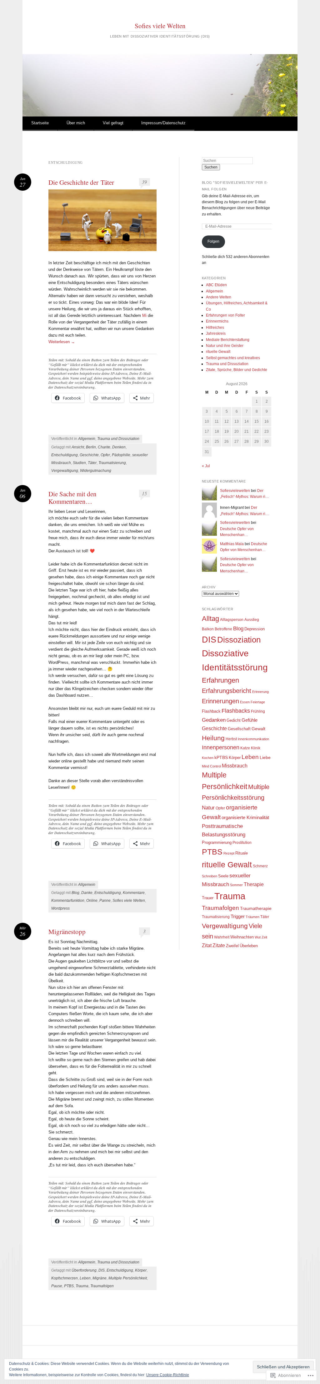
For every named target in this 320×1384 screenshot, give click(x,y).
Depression (254, 629)
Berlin (91, 447)
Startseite (40, 123)
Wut (258, 937)
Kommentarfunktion (67, 900)
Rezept (228, 853)
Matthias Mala (232, 544)
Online (92, 900)
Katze (245, 748)
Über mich (76, 123)
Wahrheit (221, 937)
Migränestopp (67, 931)
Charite (104, 447)
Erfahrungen (220, 680)
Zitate (218, 945)
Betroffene (223, 629)
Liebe (265, 757)
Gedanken (214, 720)
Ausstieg (251, 619)
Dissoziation (239, 639)
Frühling (258, 711)
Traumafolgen (102, 1286)
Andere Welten (218, 297)
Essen (245, 702)
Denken (119, 447)
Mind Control (211, 766)
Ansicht (78, 447)
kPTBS (221, 757)
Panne (105, 900)
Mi (144, 315)
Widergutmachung (95, 470)
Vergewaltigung (64, 470)
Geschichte (89, 455)
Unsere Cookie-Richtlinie (167, 1375)
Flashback (211, 711)
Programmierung (217, 842)
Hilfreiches (215, 327)
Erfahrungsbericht (226, 690)
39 (144, 181)
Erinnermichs (217, 321)
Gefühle (250, 720)
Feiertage (258, 702)
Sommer (236, 885)
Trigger (238, 916)
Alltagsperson (231, 619)
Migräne (99, 1278)
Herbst (231, 739)
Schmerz (260, 866)
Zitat (207, 945)
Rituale (241, 853)
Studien (79, 463)
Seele (223, 876)
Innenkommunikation (253, 739)
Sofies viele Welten (160, 25)
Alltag (210, 618)
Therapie (254, 884)
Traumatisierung (112, 463)
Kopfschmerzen (64, 1278)
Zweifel (232, 945)
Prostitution (242, 842)
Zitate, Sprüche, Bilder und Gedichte (236, 370)
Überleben (249, 945)
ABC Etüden (216, 285)
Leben (85, 1278)
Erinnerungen (220, 701)
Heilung (213, 737)
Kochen (207, 758)
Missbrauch (235, 765)
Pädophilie (121, 455)
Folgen (213, 241)
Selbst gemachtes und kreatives (233, 358)
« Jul (206, 466)
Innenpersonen (220, 747)
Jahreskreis (216, 333)
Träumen (252, 917)
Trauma (82, 1286)
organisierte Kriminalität (245, 817)
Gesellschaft (239, 728)
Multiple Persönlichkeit (127, 1278)
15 (144, 493)
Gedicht (234, 720)
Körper (141, 1270)
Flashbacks (236, 711)
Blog (75, 893)
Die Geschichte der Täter (81, 182)
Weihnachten (242, 937)
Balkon (208, 629)
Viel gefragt (113, 123)
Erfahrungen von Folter (225, 315)
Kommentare (134, 893)
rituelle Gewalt (218, 351)
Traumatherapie (256, 908)
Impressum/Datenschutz (163, 123)
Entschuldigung (64, 455)
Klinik (255, 748)
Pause (56, 1286)
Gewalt (258, 728)
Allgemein (86, 438)
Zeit (264, 937)
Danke (86, 893)
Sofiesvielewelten (235, 490)
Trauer (207, 898)
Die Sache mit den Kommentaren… (72, 497)
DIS (101, 1270)
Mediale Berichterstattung (227, 340)
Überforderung (84, 1270)
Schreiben (209, 876)
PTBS (69, 1286)
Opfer (105, 455)
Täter (92, 463)
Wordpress (60, 908)
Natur (208, 808)
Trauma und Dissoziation (118, 438)
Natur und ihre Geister (224, 345)
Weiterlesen (61, 341)
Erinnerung (260, 692)
